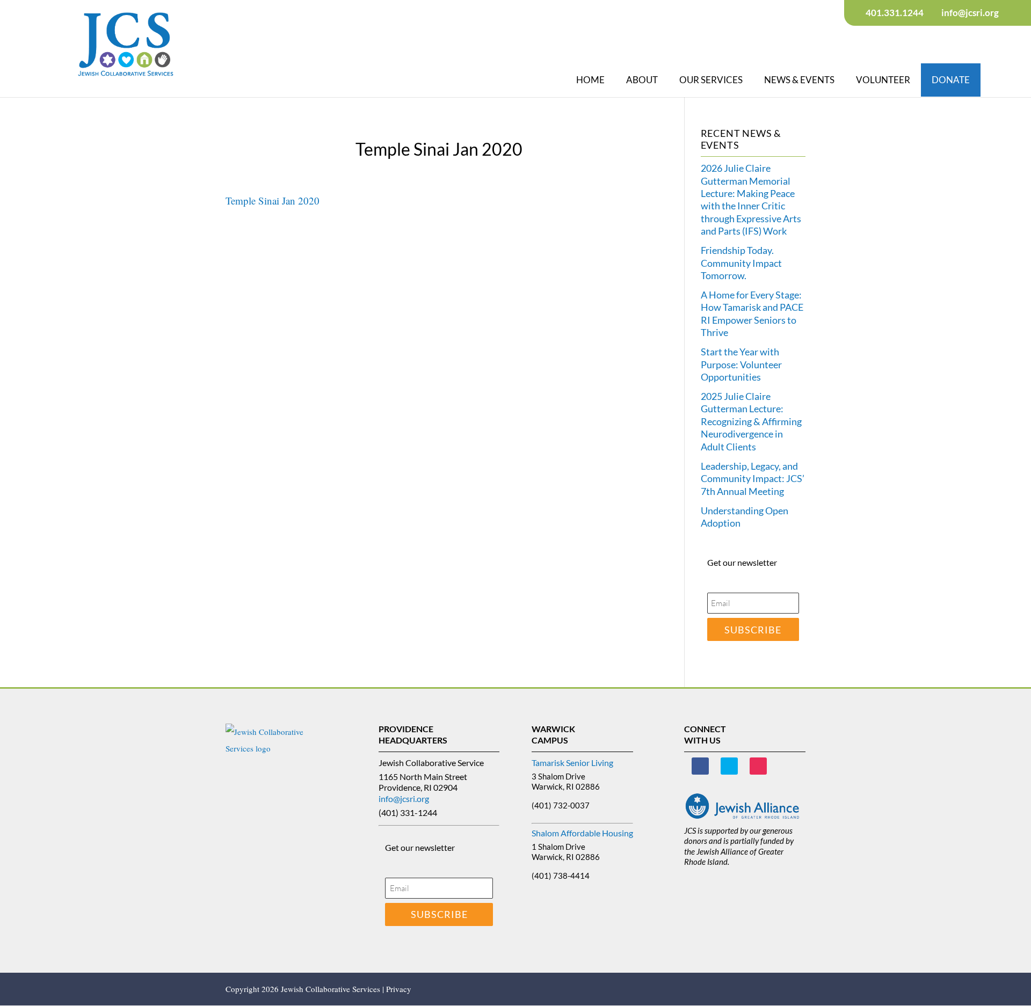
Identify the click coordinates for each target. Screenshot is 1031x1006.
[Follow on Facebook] (700, 766)
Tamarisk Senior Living (572, 762)
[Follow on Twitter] (729, 766)
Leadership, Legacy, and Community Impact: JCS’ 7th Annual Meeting (752, 478)
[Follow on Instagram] (758, 766)
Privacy (398, 988)
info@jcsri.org (404, 798)
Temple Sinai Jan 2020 (273, 200)
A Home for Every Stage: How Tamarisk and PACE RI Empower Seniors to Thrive (752, 313)
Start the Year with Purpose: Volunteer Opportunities (741, 364)
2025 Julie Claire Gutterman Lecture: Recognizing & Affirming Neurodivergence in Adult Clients (751, 421)
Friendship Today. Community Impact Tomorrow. (741, 262)
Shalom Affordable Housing (582, 833)
